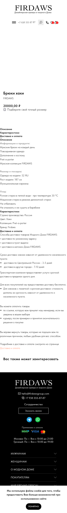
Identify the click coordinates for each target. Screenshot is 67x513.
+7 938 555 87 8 (26, 22)
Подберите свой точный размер (27, 109)
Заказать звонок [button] (33, 410)
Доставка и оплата (10, 348)
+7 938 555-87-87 (35, 398)
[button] (47, 23)
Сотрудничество (33, 404)
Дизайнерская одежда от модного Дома (32, 12)
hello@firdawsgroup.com (35, 393)
